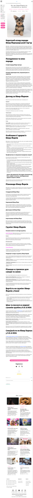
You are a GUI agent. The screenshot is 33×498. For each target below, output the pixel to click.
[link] (3, 27)
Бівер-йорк (10, 9)
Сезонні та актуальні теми (24, 447)
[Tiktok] (22, 490)
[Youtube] (19, 490)
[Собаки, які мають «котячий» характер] (25, 422)
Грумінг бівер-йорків (9, 233)
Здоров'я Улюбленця (21, 9)
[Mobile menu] (32, 1)
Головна (7, 3)
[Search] (4, 21)
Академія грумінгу (28, 482)
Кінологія (9, 466)
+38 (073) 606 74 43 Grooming (12, 480)
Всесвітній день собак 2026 (13, 428)
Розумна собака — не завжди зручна (11, 468)
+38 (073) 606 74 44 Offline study (12, 481)
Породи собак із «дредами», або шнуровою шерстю (13, 408)
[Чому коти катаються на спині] (25, 461)
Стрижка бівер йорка (9, 247)
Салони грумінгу (28, 481)
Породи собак (27, 9)
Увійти (31, 377)
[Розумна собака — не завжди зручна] (13, 461)
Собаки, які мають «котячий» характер (24, 429)
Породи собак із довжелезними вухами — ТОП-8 (12, 448)
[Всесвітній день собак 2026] (13, 422)
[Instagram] (13, 490)
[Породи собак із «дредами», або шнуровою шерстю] (13, 401)
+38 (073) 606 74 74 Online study (12, 483)
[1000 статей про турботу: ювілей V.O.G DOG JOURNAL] (25, 441)
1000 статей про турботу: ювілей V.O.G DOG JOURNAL (25, 450)
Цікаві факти (22, 407)
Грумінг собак (15, 9)
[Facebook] (16, 490)
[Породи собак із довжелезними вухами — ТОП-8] (13, 441)
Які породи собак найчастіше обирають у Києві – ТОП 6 (24, 410)
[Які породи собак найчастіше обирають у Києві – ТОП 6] (25, 401)
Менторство (27, 483)
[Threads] (25, 490)
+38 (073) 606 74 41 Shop (11, 484)
